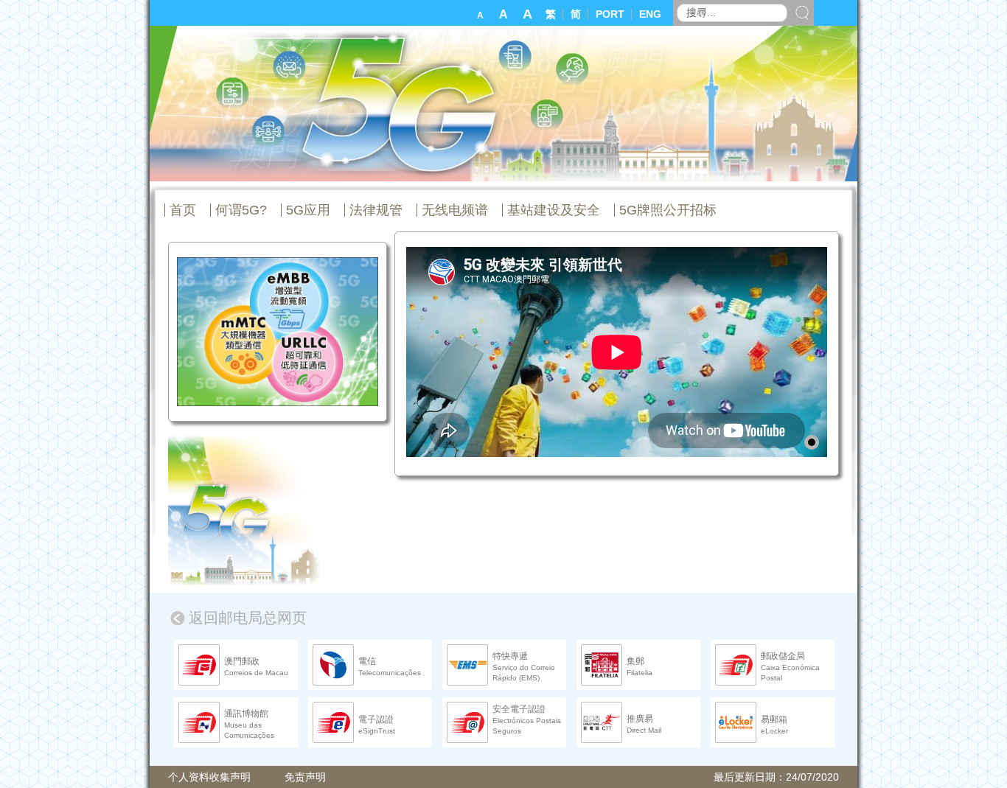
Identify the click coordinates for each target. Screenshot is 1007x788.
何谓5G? (241, 210)
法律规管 (376, 210)
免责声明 (305, 777)
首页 (183, 210)
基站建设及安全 (553, 210)
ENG (650, 14)
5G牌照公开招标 (668, 210)
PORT (611, 14)
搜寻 (802, 12)
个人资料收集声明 (209, 777)
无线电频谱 (455, 210)
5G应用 (308, 210)
